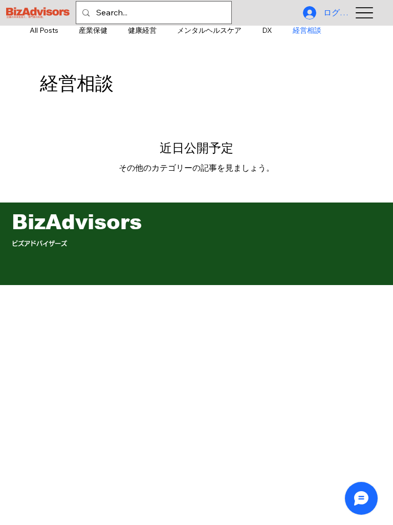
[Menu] (365, 13)
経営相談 (307, 30)
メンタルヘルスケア (209, 30)
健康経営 (142, 30)
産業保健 (93, 30)
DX (267, 30)
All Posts (44, 30)
